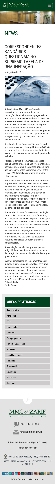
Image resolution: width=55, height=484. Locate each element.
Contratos (11, 332)
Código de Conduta (37, 442)
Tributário (11, 383)
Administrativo (13, 310)
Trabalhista (11, 377)
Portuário (11, 361)
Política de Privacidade (18, 442)
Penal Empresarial (14, 355)
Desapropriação (14, 338)
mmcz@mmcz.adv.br (31, 431)
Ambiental (11, 316)
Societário (11, 372)
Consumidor (12, 327)
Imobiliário (11, 349)
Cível (9, 321)
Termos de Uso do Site (27, 448)
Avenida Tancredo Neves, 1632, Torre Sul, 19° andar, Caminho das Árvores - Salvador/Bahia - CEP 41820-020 (27, 460)
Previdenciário (13, 366)
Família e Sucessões (16, 344)
